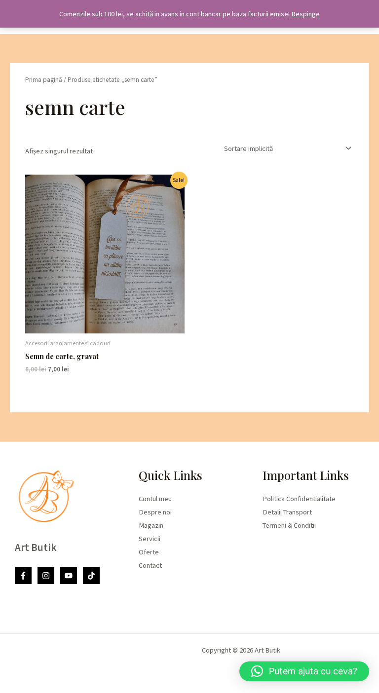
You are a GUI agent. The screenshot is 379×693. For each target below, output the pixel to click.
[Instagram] (46, 575)
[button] (304, 671)
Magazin (151, 525)
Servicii (149, 538)
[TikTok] (91, 575)
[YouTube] (68, 575)
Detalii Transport (287, 512)
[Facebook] (23, 575)
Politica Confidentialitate (299, 498)
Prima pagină (43, 79)
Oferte (149, 551)
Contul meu (155, 498)
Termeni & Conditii (289, 525)
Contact (150, 565)
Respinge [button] (305, 13)
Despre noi (155, 512)
